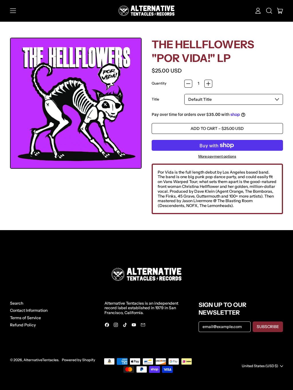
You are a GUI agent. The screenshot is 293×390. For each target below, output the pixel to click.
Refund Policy (23, 324)
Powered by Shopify (78, 360)
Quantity (159, 83)
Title (155, 99)
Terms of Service (25, 317)
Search (16, 303)
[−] (188, 84)
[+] (208, 84)
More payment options (217, 156)
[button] (269, 11)
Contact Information (28, 310)
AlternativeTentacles (40, 360)
